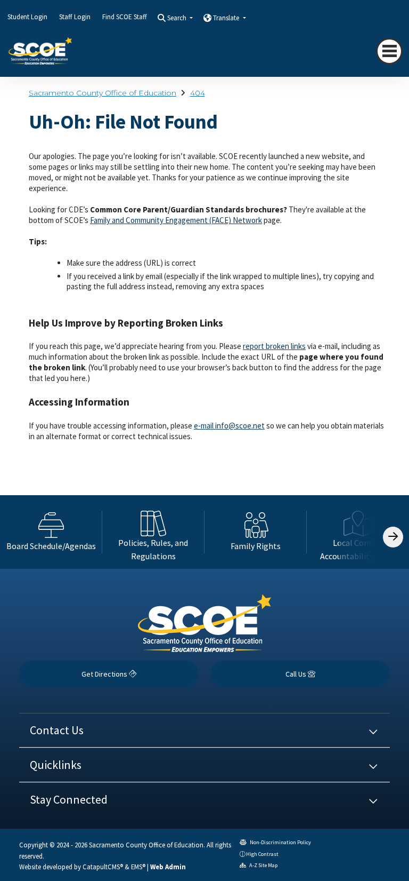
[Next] (384, 16)
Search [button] (177, 17)
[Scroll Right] (393, 537)
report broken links (274, 346)
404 (197, 93)
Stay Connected (69, 799)
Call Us (296, 674)
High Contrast (262, 854)
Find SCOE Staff (124, 16)
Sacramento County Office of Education (102, 93)
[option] (51, 532)
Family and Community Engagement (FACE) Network (176, 220)
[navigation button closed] (389, 51)
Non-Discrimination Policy (280, 842)
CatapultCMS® (103, 866)
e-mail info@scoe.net (229, 425)
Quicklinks (55, 764)
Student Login (27, 16)
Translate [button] (227, 17)
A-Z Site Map (262, 865)
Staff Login (75, 16)
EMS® (138, 866)
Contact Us (57, 730)
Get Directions (105, 674)
